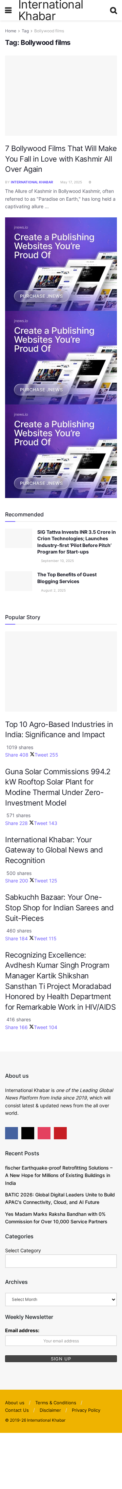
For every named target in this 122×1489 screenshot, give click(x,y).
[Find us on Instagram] (44, 1133)
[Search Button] (113, 10)
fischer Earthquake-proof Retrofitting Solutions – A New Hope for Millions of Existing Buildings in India (59, 1175)
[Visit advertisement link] (61, 263)
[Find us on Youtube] (60, 1133)
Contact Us (17, 1410)
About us (14, 1402)
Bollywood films (49, 30)
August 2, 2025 (53, 590)
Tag (25, 30)
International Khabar (32, 182)
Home (10, 30)
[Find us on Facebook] (11, 1133)
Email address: (22, 1330)
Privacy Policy (86, 1410)
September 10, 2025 (57, 561)
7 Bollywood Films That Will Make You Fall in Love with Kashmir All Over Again (61, 158)
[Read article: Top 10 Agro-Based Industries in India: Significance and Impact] (61, 671)
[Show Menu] (8, 10)
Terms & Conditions (55, 1402)
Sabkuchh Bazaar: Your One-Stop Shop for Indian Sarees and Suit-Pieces (59, 907)
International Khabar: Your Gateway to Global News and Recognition (54, 850)
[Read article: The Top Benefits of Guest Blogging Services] (18, 581)
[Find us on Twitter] (27, 1133)
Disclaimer (50, 1410)
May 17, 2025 (70, 182)
